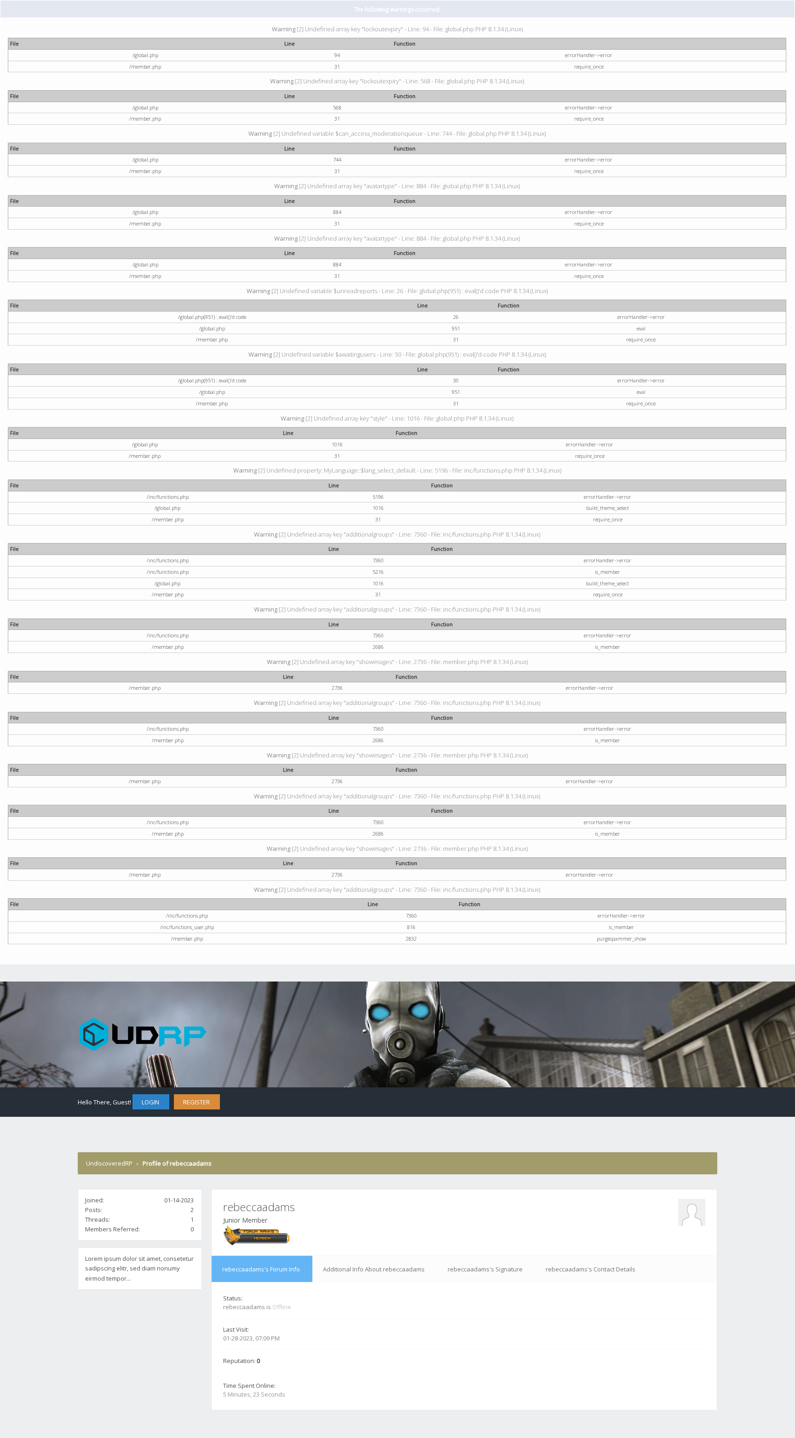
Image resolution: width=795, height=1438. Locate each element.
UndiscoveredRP (109, 1163)
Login (150, 1102)
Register (196, 1102)
